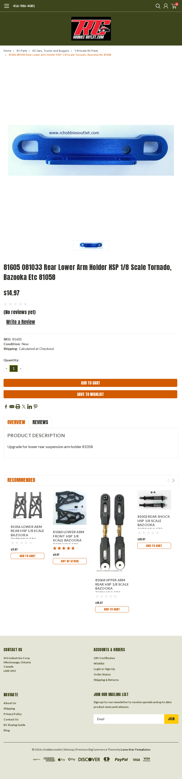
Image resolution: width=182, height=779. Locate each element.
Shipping (9, 708)
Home (7, 50)
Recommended (21, 480)
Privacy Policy (13, 714)
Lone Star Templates (135, 749)
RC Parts (22, 50)
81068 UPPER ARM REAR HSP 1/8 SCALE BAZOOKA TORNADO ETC (112, 586)
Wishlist (99, 663)
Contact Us (11, 719)
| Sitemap (68, 749)
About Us (10, 703)
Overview (16, 422)
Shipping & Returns (106, 680)
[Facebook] (6, 406)
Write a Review (20, 321)
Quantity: (11, 360)
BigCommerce (97, 749)
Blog (7, 730)
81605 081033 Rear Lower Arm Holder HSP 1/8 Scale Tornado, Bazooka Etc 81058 (60, 54)
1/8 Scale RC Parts (86, 50)
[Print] (17, 406)
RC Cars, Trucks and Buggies (50, 50)
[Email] (11, 406)
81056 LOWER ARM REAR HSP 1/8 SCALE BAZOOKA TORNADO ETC (27, 533)
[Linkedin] (29, 406)
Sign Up (110, 669)
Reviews (40, 422)
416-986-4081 (24, 6)
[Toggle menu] (6, 8)
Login (97, 669)
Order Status (102, 674)
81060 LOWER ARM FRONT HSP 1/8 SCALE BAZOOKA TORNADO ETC (68, 538)
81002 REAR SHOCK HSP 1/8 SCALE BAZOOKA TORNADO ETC (153, 522)
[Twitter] (23, 406)
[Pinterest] (35, 406)
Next (173, 480)
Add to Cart (28, 556)
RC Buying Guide (14, 725)
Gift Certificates (104, 658)
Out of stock (69, 561)
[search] (157, 6)
